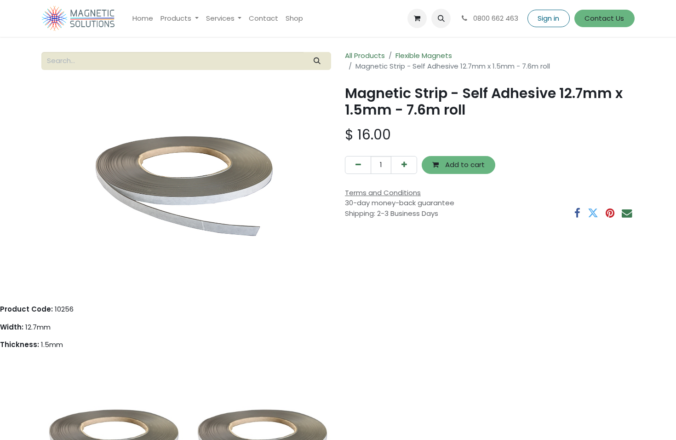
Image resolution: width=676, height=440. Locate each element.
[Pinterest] (610, 213)
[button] (441, 18)
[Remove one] (358, 165)
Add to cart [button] (464, 164)
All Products (365, 55)
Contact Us (604, 18)
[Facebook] (577, 213)
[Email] (627, 213)
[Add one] (404, 165)
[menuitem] (143, 19)
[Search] (317, 61)
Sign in (548, 18)
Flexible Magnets (423, 55)
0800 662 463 (494, 18)
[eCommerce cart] (417, 18)
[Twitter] (593, 213)
